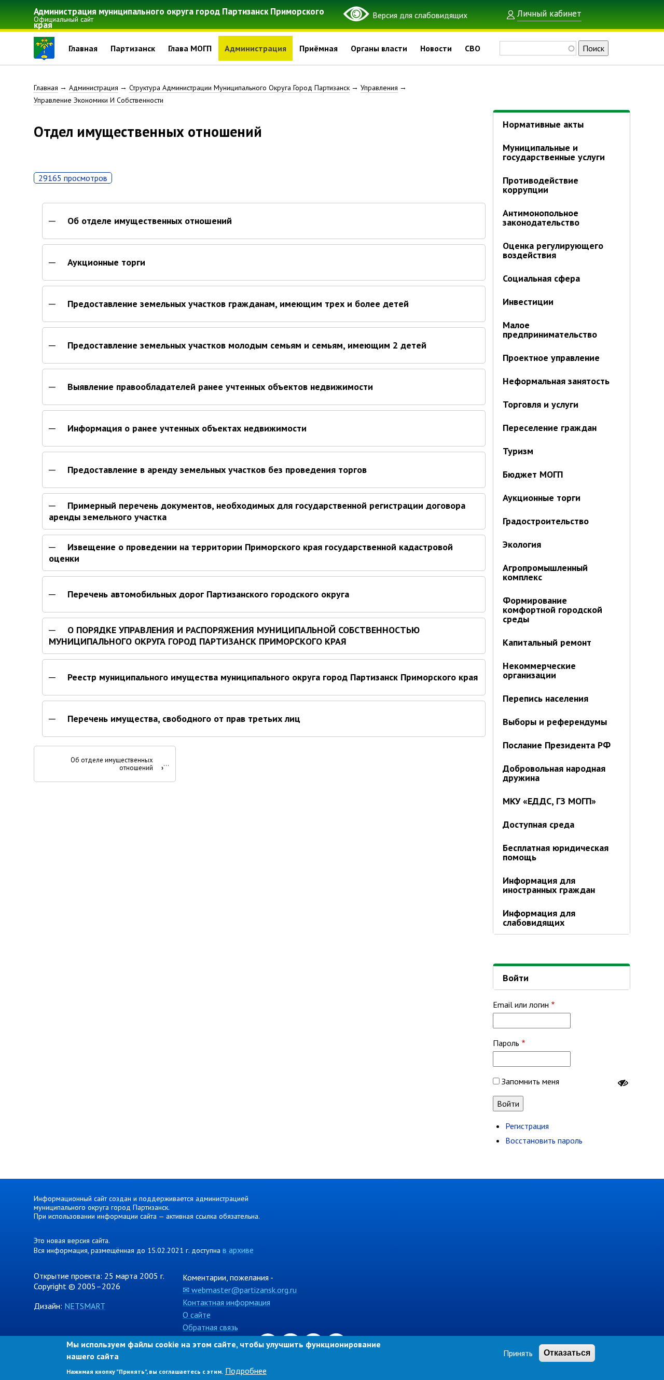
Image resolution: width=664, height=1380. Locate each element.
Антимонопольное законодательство (541, 217)
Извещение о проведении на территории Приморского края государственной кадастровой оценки (251, 552)
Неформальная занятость (556, 381)
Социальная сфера (541, 278)
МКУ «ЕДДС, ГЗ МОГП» (549, 801)
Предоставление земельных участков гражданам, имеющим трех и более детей (238, 304)
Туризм (518, 451)
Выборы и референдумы (555, 722)
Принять (518, 1353)
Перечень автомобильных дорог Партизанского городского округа (208, 594)
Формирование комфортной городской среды (552, 609)
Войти (516, 978)
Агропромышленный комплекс (545, 572)
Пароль (506, 1043)
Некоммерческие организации (539, 670)
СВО (472, 48)
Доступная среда (538, 824)
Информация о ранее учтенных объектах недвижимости (187, 428)
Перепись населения (545, 698)
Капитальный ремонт (547, 642)
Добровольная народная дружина (554, 773)
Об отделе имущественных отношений (149, 221)
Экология (522, 544)
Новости (436, 48)
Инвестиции (528, 302)
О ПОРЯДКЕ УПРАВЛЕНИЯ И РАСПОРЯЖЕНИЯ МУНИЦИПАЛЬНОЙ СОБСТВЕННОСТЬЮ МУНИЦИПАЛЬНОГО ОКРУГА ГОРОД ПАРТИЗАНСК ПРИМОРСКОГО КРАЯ (234, 635)
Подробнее (246, 1370)
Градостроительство (546, 521)
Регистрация (527, 1126)
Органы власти (379, 48)
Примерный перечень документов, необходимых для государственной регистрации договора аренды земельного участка (257, 511)
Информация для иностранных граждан (549, 885)
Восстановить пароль (544, 1140)
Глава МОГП (190, 48)
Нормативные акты (543, 124)
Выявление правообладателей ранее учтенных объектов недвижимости (220, 387)
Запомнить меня (530, 1081)
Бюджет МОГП (533, 474)
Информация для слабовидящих (539, 917)
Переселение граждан (550, 428)
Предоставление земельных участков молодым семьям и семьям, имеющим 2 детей (246, 345)
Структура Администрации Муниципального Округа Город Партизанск (239, 87)
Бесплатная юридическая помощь (555, 852)
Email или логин (521, 1004)
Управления (379, 87)
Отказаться (567, 1352)
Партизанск (132, 48)
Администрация (255, 48)
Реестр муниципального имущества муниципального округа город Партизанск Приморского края (272, 677)
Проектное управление (551, 358)
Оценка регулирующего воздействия (553, 250)
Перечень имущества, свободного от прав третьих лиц (183, 718)
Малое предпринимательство (550, 329)
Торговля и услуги (540, 404)
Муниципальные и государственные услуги (554, 152)
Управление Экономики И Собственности (98, 100)
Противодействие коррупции (540, 185)
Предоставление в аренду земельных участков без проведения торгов (217, 470)
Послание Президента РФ (557, 745)
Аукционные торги (106, 262)
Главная (83, 48)
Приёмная (318, 48)
